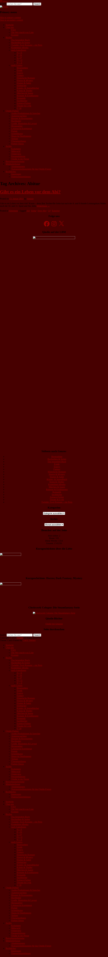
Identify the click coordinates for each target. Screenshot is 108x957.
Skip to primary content (10, 17)
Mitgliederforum (13, 164)
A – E (19, 52)
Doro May (42, 211)
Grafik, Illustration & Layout (24, 123)
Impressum (16, 174)
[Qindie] (4, 6)
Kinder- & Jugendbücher (28, 88)
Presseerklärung (18, 156)
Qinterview (16, 154)
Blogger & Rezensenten (21, 118)
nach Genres (16, 65)
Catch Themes (29, 640)
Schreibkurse (17, 133)
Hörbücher (21, 85)
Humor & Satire (24, 83)
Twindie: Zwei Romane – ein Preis (26, 45)
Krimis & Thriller (24, 90)
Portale (14, 131)
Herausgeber (16, 126)
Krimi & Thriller (57, 482)
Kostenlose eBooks (19, 47)
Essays (20, 73)
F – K (19, 55)
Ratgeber (56, 211)
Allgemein (13, 211)
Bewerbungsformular (15, 161)
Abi (28, 211)
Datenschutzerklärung (21, 176)
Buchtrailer (16, 121)
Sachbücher (22, 101)
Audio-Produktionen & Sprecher (25, 113)
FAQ (13, 30)
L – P (19, 58)
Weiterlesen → (43, 206)
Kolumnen (16, 149)
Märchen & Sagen (25, 93)
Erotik (19, 70)
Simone (30, 198)
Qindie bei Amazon (54, 624)
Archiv (9, 146)
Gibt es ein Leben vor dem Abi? (30, 191)
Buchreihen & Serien (20, 42)
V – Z (19, 63)
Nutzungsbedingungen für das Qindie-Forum (31, 169)
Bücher (9, 37)
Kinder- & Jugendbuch (57, 479)
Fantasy (20, 75)
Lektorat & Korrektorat (21, 128)
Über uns (10, 27)
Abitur (33, 211)
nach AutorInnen (18, 50)
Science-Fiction (24, 103)
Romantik (21, 98)
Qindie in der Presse (20, 159)
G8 (49, 211)
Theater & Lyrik (24, 106)
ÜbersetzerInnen (18, 141)
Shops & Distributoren (21, 136)
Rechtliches (11, 171)
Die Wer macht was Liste (22, 32)
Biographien (22, 68)
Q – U (19, 60)
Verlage (14, 138)
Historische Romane (26, 78)
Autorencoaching (19, 116)
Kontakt (14, 35)
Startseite (10, 25)
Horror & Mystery (25, 80)
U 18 (19, 108)
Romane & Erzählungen (27, 95)
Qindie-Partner (12, 111)
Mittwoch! (16, 151)
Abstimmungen (18, 166)
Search (3, 4)
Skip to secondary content (11, 20)
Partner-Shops (17, 144)
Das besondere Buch (20, 40)
